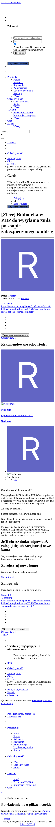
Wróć (16, 733)
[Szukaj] (2, 138)
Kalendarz (18, 82)
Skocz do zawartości (11, 2)
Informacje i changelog (24, 115)
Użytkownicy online (23, 90)
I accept (5, 819)
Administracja (20, 88)
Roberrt (12, 295)
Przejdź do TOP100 (23, 112)
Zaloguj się (19, 53)
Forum (16, 79)
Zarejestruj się (14, 66)
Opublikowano (17, 415)
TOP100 (11, 110)
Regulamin (18, 85)
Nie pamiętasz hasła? (23, 58)
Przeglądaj (12, 77)
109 (15, 479)
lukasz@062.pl (27, 824)
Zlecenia (25, 298)
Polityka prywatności (17, 689)
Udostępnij (6, 303)
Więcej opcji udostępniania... (15, 335)
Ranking (17, 93)
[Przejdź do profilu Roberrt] (27, 290)
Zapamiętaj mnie (21, 47)
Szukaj (16, 104)
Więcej (16, 96)
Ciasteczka (12, 695)
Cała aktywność (15, 99)
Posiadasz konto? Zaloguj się (22, 20)
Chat (9, 120)
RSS (9, 663)
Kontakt (11, 692)
